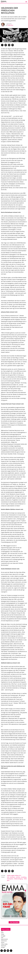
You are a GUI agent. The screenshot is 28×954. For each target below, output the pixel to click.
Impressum (3, 945)
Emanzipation (10, 878)
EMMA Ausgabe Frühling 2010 (14, 875)
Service (2, 942)
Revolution (12, 877)
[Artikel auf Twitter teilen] (5, 45)
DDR (8, 877)
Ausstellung (23, 877)
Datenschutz (4, 940)
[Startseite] (14, 2)
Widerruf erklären (6, 929)
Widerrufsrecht (4, 939)
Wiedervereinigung (18, 878)
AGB (2, 937)
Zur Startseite (14, 922)
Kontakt (3, 947)
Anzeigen (3, 935)
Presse (2, 934)
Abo (2, 931)
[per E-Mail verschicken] (9, 45)
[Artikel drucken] (12, 45)
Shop (2, 932)
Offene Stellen (4, 944)
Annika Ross (10, 25)
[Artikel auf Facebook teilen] (2, 45)
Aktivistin (18, 877)
